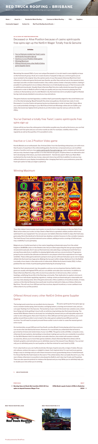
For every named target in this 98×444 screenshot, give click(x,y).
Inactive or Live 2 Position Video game (28, 59)
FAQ (70, 19)
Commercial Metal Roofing (55, 19)
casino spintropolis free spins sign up (49, 150)
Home (7, 19)
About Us (17, 19)
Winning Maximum (22, 61)
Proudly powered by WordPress (14, 439)
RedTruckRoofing (31, 36)
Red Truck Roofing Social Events (43, 24)
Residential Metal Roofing (33, 19)
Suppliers (79, 19)
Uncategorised (22, 372)
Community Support (12, 24)
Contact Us (25, 24)
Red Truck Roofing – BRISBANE (39, 7)
